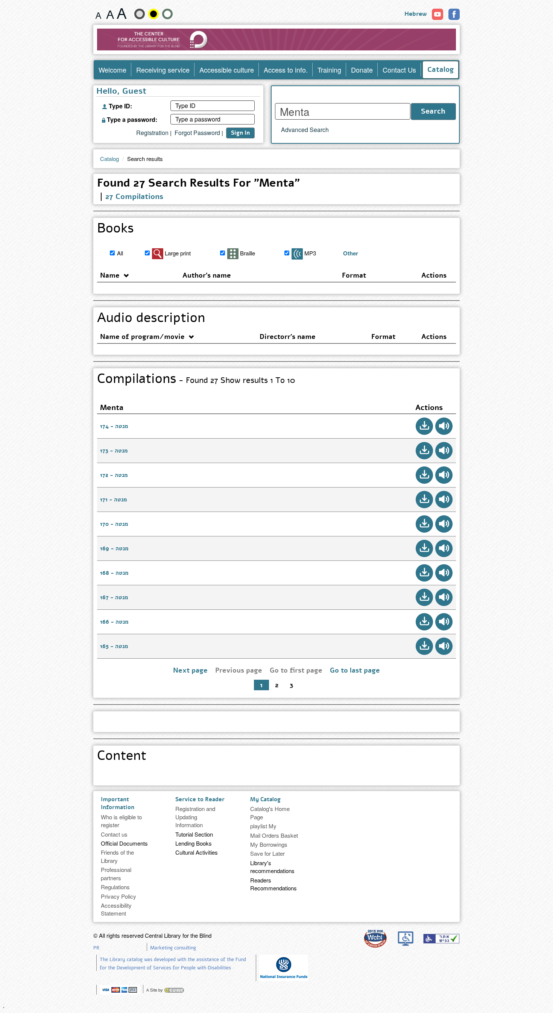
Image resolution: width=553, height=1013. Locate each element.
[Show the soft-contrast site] (139, 14)
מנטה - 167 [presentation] (114, 597)
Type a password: (131, 119)
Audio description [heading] (151, 319)
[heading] (275, 718)
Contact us (114, 834)
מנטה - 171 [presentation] (113, 499)
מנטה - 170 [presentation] (114, 524)
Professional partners (116, 873)
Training (329, 69)
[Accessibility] (441, 938)
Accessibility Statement (116, 909)
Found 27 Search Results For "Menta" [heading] (198, 184)
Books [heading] (115, 229)
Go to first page (296, 670)
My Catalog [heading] (265, 799)
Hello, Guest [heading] (121, 92)
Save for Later (267, 853)
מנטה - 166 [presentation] (114, 622)
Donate (362, 69)
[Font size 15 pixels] (98, 13)
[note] (283, 967)
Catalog (440, 69)
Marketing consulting (173, 948)
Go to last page (355, 670)
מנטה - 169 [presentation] (114, 548)
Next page (190, 670)
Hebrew (415, 14)
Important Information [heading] (117, 803)
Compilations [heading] (196, 380)
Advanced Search (305, 129)
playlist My (263, 826)
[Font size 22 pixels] (122, 13)
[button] (424, 426)
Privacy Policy (118, 896)
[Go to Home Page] (276, 39)
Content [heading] (121, 757)
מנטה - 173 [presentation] (114, 450)
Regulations (115, 887)
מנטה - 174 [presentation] (114, 426)
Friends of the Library (117, 856)
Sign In (240, 133)
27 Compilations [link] (134, 196)
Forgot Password (197, 133)
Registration (152, 133)
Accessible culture (226, 69)
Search (433, 111)
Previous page (238, 670)
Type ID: (119, 105)
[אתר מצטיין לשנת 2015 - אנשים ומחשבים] (375, 938)
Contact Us (399, 69)
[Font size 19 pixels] (110, 13)
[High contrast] (153, 14)
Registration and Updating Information (195, 817)
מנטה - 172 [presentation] (114, 475)
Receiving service (163, 69)
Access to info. (286, 69)
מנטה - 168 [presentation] (114, 573)
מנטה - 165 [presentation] (114, 646)
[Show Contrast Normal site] (167, 14)
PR (96, 948)
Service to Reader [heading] (200, 799)
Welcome (112, 69)
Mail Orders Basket (274, 835)
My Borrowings (268, 844)
